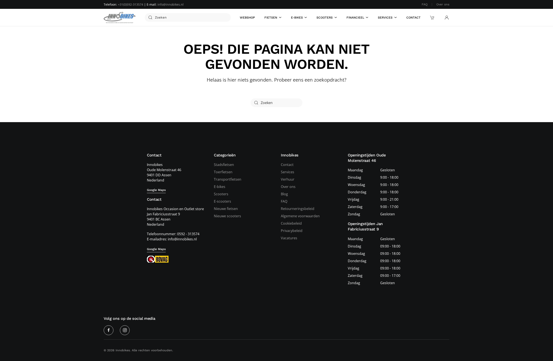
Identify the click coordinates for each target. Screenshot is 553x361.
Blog (284, 194)
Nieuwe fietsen (226, 208)
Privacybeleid (291, 230)
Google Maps (156, 190)
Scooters (221, 194)
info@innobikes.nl (170, 4)
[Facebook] (108, 330)
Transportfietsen (227, 179)
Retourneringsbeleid (297, 208)
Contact (413, 17)
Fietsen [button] (270, 17)
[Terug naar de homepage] (120, 17)
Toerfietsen (223, 172)
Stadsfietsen (224, 164)
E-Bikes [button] (297, 17)
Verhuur (287, 179)
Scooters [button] (324, 17)
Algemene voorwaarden (300, 216)
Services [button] (385, 17)
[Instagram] (125, 330)
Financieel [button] (355, 17)
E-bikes (219, 186)
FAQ (424, 4)
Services (287, 172)
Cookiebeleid (291, 223)
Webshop (247, 17)
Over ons (442, 4)
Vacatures (289, 238)
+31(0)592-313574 (130, 4)
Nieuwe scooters (227, 216)
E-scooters (222, 201)
